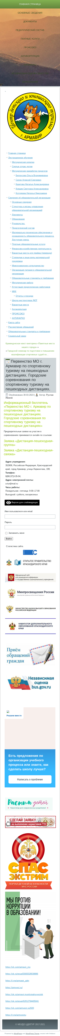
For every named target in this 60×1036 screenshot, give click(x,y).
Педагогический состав (30, 30)
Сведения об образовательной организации (29, 198)
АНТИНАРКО (30, 65)
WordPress (18, 1033)
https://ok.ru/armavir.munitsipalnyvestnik (24, 994)
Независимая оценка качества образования (30, 77)
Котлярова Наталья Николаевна (31, 193)
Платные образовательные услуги (28, 244)
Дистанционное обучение (20, 157)
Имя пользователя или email (18, 511)
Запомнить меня (16, 533)
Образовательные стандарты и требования (33, 278)
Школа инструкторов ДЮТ (24, 300)
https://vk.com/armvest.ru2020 (19, 1008)
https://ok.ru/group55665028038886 (21, 974)
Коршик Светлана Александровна (32, 189)
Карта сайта (14, 322)
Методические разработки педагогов (30, 171)
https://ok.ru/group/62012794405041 (22, 1001)
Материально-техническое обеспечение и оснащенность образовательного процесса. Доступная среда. (33, 236)
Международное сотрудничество (28, 265)
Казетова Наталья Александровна (32, 184)
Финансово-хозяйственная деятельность (32, 248)
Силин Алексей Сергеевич (28, 180)
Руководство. (18, 223)
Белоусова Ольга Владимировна (32, 175)
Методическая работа (22, 282)
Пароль (8, 522)
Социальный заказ (17, 336)
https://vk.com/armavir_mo (17, 967)
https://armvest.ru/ (14, 987)
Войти (9, 539)
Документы (30, 21)
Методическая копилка (23, 162)
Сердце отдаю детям (22, 166)
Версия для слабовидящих (24, 502)
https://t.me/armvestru (15, 1015)
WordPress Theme (32, 1033)
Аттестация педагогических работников (31, 287)
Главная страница (30, 4)
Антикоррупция (30, 56)
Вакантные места (20, 305)
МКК (14, 291)
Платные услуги (30, 39)
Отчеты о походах (24, 296)
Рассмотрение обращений (21, 327)
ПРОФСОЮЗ (30, 47)
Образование (18, 219)
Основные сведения (30, 13)
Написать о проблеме (30, 779)
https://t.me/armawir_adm (17, 980)
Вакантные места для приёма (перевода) (32, 253)
